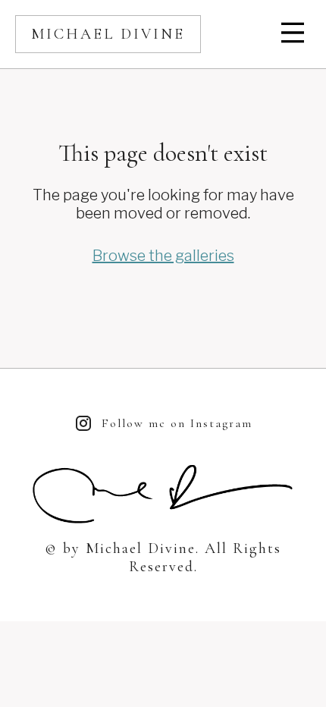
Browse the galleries (163, 256)
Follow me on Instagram (177, 423)
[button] (294, 34)
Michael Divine (108, 34)
